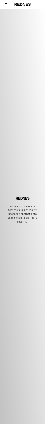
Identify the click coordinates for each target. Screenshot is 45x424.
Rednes (22, 4)
